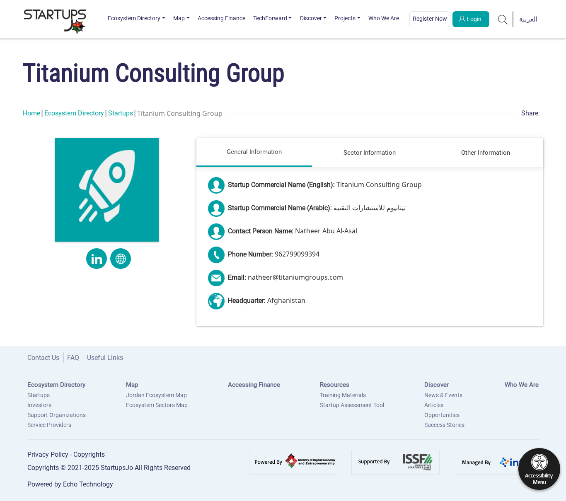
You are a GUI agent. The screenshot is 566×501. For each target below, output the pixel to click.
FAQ (73, 358)
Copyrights (89, 454)
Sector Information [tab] (369, 152)
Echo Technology (88, 484)
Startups (120, 113)
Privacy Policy (48, 454)
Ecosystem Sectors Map (157, 405)
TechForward (270, 18)
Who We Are (383, 18)
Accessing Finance (221, 18)
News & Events (443, 395)
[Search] (503, 19)
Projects (345, 18)
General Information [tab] (254, 152)
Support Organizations (56, 415)
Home (31, 113)
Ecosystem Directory (134, 18)
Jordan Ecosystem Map (156, 395)
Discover (311, 18)
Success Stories (444, 425)
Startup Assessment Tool (352, 405)
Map (179, 18)
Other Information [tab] (485, 152)
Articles (433, 405)
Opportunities (442, 415)
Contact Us (43, 358)
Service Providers (49, 425)
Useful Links (105, 358)
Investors (39, 405)
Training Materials (343, 395)
